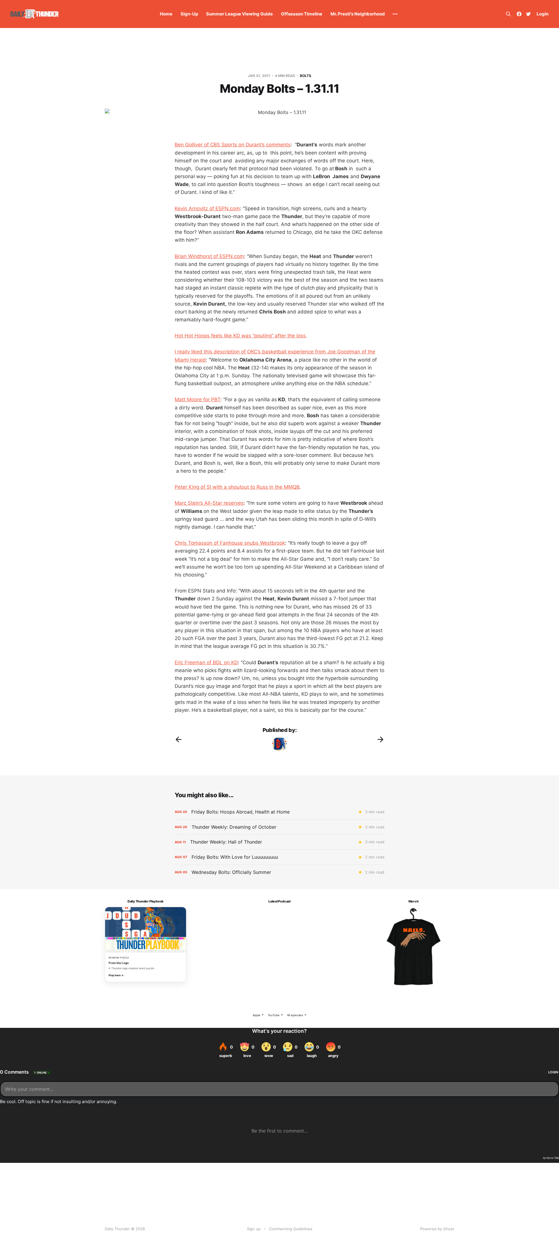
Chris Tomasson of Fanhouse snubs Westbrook (230, 543)
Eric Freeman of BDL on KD (206, 662)
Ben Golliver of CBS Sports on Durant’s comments (233, 145)
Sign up (254, 1228)
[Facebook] (519, 14)
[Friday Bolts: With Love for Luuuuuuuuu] (279, 857)
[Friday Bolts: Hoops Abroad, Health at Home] (279, 811)
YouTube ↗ (275, 1015)
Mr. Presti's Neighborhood (357, 14)
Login (543, 14)
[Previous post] (178, 739)
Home (166, 14)
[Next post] (380, 739)
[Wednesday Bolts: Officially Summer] (279, 872)
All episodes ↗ (297, 1015)
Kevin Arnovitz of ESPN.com (207, 208)
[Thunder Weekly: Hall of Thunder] (279, 842)
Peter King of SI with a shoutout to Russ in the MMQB (237, 487)
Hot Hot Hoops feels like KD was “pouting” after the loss (240, 336)
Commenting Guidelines (290, 1228)
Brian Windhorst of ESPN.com (209, 256)
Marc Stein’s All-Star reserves (209, 503)
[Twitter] (528, 14)
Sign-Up (189, 14)
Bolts (305, 75)
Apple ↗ (258, 1015)
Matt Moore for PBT (197, 399)
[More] (395, 14)
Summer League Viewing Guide (239, 14)
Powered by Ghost (437, 1228)
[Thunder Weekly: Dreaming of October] (279, 827)
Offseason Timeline (301, 14)
